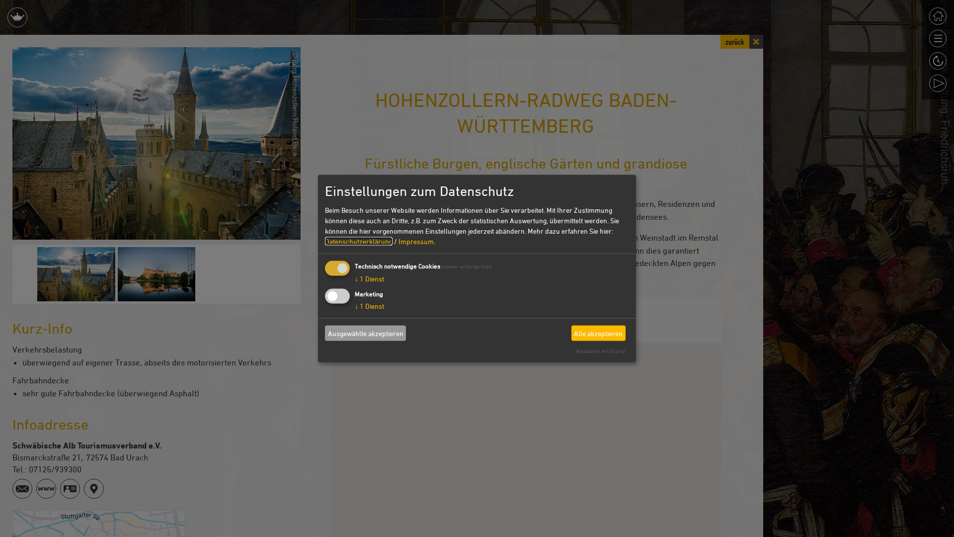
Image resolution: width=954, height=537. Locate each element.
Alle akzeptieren (598, 333)
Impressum (416, 241)
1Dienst (369, 278)
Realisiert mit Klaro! (600, 351)
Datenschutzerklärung (359, 241)
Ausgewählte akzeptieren (365, 333)
